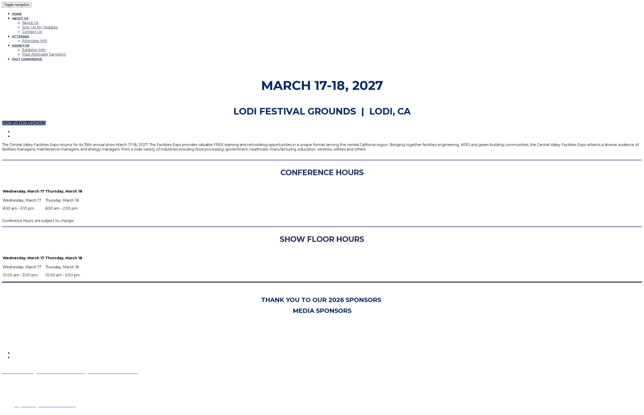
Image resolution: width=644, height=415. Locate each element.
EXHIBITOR (20, 45)
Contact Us (32, 31)
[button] (24, 123)
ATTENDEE (20, 36)
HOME (17, 14)
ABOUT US (20, 18)
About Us (30, 22)
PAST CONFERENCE (27, 59)
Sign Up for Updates (40, 27)
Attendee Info (34, 41)
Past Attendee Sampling (44, 54)
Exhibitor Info (34, 50)
